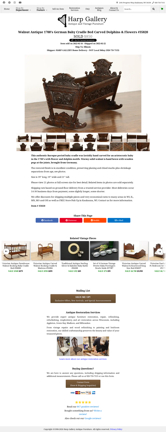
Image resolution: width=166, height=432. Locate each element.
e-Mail (120, 220)
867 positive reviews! (88, 406)
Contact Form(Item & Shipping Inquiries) (83, 384)
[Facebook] (4, 2)
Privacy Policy (116, 429)
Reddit (96, 220)
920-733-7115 (160, 2)
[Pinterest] (9, 2)
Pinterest (72, 220)
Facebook (48, 220)
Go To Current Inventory (84, 40)
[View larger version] (83, 93)
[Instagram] (14, 2)
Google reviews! (93, 418)
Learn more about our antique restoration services (83, 359)
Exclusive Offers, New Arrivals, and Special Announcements (83, 298)
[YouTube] (20, 2)
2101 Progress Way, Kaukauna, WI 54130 (135, 2)
